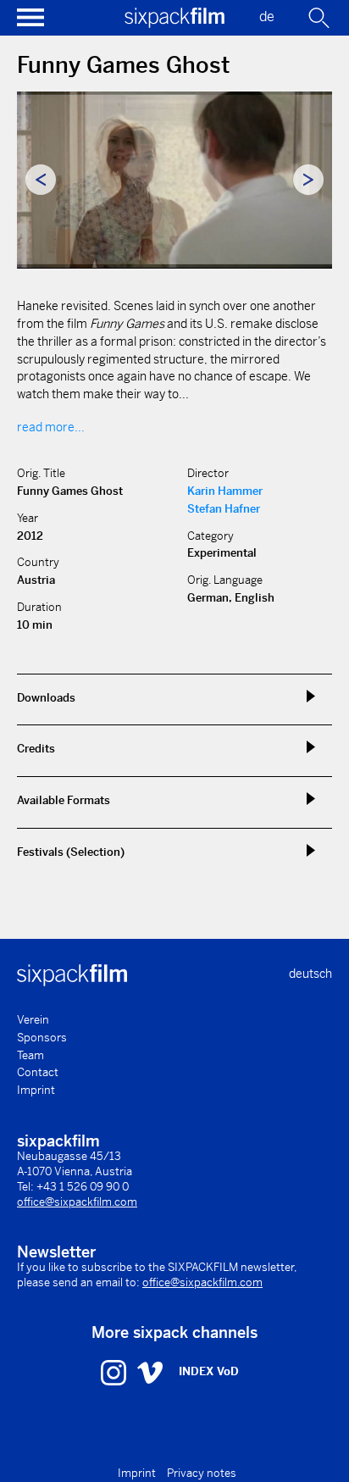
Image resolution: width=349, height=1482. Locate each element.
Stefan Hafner (223, 509)
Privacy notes (201, 1473)
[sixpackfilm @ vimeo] (150, 1372)
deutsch (310, 973)
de (266, 16)
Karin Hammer (225, 491)
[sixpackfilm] (174, 23)
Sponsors (42, 1037)
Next (308, 179)
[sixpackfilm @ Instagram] (115, 1372)
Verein (33, 1020)
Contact (37, 1072)
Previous (40, 179)
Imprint (36, 1090)
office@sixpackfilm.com (77, 1202)
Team (30, 1055)
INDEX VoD (209, 1371)
